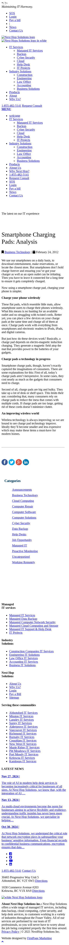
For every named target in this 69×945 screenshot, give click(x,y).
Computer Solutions (24, 517)
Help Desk (23, 64)
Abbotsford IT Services (23, 712)
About (13, 95)
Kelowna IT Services (22, 757)
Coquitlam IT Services (22, 740)
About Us (15, 167)
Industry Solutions (20, 71)
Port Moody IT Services (23, 754)
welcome (14, 115)
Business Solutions (28, 88)
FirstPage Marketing (39, 938)
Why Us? (15, 99)
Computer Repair (22, 506)
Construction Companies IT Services (31, 651)
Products (14, 92)
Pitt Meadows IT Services (24, 751)
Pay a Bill (15, 694)
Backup (21, 54)
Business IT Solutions (22, 665)
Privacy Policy (10, 931)
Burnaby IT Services (21, 737)
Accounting (24, 85)
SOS (12, 13)
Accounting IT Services (23, 661)
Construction (24, 74)
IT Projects (23, 68)
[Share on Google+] (19, 464)
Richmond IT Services (22, 733)
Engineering (24, 78)
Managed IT (19, 545)
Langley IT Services (21, 719)
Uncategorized (21, 556)
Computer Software (24, 512)
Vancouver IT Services (23, 730)
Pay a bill (15, 20)
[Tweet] (12, 464)
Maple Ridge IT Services (24, 747)
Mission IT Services (21, 716)
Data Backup (20, 528)
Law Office (24, 81)
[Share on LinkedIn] (26, 464)
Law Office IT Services (23, 658)
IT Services (16, 47)
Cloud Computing (23, 500)
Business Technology (17, 252)
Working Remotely (23, 562)
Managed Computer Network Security (32, 622)
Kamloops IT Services (22, 761)
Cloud (20, 61)
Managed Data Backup (23, 618)
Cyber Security (26, 57)
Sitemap (14, 697)
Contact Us (16, 30)
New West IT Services (22, 744)
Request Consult (32, 105)
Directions (41, 880)
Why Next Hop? (19, 171)
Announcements (22, 489)
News (12, 27)
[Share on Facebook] (5, 464)
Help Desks (19, 534)
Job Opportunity (22, 540)
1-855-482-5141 (11, 105)
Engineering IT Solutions (24, 654)
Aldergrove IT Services (23, 726)
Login (12, 16)
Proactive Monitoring (25, 551)
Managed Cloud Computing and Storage (33, 625)
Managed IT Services (30, 50)
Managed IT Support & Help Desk (30, 629)
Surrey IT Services (20, 723)
